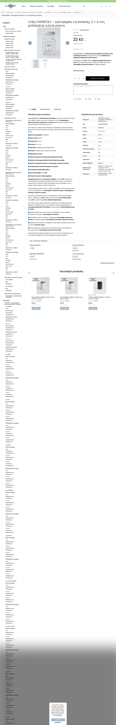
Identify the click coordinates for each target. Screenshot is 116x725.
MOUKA (7, 133)
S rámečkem (9, 279)
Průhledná (101, 128)
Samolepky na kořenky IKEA (12, 293)
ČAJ (7, 127)
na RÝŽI (8, 671)
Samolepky (6, 300)
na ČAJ (8, 399)
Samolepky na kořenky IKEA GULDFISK (14, 296)
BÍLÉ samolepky (10, 73)
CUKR (7, 125)
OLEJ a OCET (9, 137)
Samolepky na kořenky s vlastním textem (60, 219)
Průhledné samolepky (12, 148)
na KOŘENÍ (9, 306)
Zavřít (109, 104)
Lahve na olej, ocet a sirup (13, 31)
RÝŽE (7, 139)
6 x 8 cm (8, 371)
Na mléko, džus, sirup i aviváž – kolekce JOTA (12, 53)
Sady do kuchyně (9, 29)
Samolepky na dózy (10, 118)
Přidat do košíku (97, 78)
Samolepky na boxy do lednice (13, 277)
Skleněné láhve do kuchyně (12, 50)
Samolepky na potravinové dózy (50, 230)
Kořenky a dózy (39, 225)
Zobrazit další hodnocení (107, 263)
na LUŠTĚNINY (9, 490)
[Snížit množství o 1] (75, 78)
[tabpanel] (43, 293)
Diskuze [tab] (57, 109)
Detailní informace (78, 70)
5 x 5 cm (8, 102)
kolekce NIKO (9, 43)
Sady (4, 26)
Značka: (77, 35)
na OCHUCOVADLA (11, 581)
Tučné (100, 142)
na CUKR (8, 354)
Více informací (58, 715)
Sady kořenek (9, 33)
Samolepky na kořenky (11, 69)
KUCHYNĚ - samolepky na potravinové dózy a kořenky (12, 303)
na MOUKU (9, 535)
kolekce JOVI (9, 45)
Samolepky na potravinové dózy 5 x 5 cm (13, 173)
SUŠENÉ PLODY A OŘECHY (12, 143)
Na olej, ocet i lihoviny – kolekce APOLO (12, 63)
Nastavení (58, 722)
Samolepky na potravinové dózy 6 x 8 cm (13, 225)
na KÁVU (8, 445)
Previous (30, 273)
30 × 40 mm (101, 131)
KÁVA (7, 129)
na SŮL (7, 717)
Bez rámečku (9, 286)
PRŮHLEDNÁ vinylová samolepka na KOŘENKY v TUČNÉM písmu (105, 119)
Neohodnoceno (84, 29)
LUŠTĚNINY (8, 131)
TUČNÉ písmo (9, 77)
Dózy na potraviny (9, 67)
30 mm (100, 135)
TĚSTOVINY (8, 145)
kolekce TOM (9, 41)
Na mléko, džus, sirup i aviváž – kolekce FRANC (12, 56)
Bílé (7, 282)
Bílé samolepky (10, 124)
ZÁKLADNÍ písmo (10, 75)
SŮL (6, 141)
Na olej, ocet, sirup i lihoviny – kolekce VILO (14, 60)
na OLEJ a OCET (10, 626)
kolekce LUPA (9, 47)
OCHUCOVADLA (9, 135)
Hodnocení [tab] (45, 109)
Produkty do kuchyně (9, 36)
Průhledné (8, 284)
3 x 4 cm (8, 87)
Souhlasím (59, 720)
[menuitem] (24, 6)
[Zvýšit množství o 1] (84, 78)
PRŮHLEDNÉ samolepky (12, 80)
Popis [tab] (33, 109)
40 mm (100, 138)
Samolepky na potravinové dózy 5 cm (13, 121)
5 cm (7, 71)
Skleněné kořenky (9, 39)
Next (114, 273)
